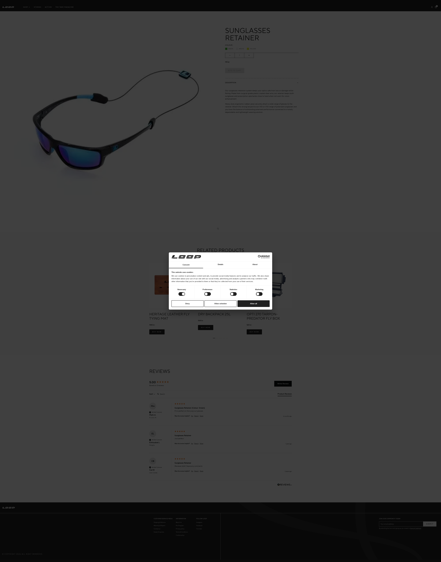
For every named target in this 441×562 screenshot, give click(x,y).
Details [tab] (220, 264)
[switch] (207, 294)
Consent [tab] (186, 265)
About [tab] (254, 264)
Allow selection (220, 304)
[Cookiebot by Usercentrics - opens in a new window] (260, 256)
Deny (187, 304)
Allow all (253, 304)
